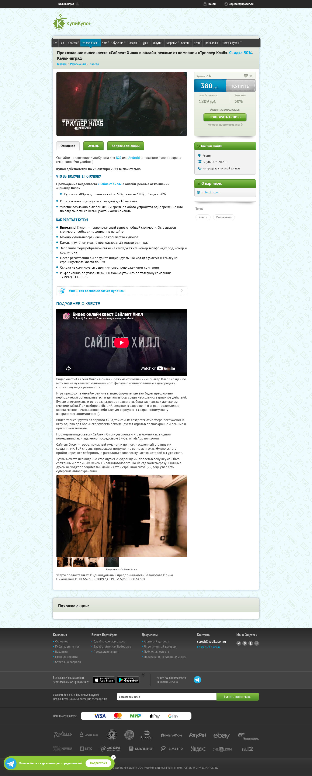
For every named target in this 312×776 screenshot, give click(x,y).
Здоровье (172, 42)
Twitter (250, 643)
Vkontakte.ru (244, 643)
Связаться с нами (208, 647)
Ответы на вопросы (68, 662)
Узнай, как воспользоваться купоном (97, 291)
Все (55, 43)
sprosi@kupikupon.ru (211, 641)
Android (134, 157)
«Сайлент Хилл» (110, 184)
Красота (73, 42)
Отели (186, 42)
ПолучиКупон (232, 42)
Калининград (66, 4)
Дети (197, 42)
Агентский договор (156, 641)
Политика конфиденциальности (165, 657)
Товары (134, 42)
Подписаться (98, 763)
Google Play (128, 679)
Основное (67, 146)
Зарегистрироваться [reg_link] (241, 4)
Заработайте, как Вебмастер (112, 646)
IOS (119, 157)
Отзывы (93, 146)
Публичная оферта (156, 651)
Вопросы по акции (126, 146)
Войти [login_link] (212, 4)
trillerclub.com (210, 192)
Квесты (203, 217)
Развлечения (91, 42)
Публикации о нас (67, 646)
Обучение (118, 42)
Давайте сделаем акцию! (110, 641)
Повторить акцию (224, 117)
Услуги (158, 42)
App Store (104, 679)
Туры (146, 42)
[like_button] (246, 76)
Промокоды (212, 42)
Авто (105, 42)
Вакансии (61, 651)
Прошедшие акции (106, 651)
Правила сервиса (66, 657)
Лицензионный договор (160, 646)
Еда (63, 42)
